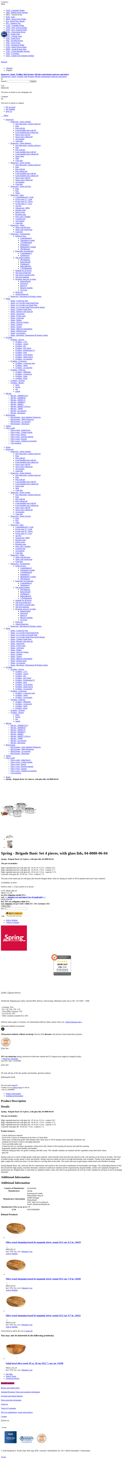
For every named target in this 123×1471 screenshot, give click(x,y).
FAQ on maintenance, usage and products (17, 1412)
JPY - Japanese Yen (13, 23)
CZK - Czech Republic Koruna (18, 51)
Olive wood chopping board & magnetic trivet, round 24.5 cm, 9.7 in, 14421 (43, 1315)
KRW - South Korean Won (16, 49)
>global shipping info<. (73, 1022)
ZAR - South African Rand (16, 47)
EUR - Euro (10, 17)
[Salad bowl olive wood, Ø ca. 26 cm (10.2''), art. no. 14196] (16, 1359)
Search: (4, 81)
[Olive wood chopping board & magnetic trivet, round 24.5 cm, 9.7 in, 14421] (16, 1311)
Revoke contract (7, 1383)
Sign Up (9, 111)
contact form (17, 1087)
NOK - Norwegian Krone (15, 32)
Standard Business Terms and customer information (20, 1392)
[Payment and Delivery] (3, 997)
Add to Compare (12, 922)
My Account (10, 107)
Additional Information (14, 1096)
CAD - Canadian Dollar (15, 25)
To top (3, 1457)
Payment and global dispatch (12, 1396)
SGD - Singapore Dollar (15, 45)
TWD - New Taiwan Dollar (16, 28)
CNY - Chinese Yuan (14, 36)
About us (4, 1404)
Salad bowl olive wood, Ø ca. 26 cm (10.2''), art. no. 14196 (34, 1363)
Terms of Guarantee (8, 1408)
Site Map (9, 1374)
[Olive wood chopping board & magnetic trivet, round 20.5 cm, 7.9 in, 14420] (16, 1274)
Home (8, 777)
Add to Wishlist (12, 920)
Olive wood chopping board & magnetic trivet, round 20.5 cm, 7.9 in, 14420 (43, 1279)
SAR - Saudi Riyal (13, 38)
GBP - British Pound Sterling (17, 13)
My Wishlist (10, 109)
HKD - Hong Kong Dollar (16, 19)
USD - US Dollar (12, 53)
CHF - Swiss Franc (13, 43)
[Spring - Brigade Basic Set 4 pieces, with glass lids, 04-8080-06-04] (10, 839)
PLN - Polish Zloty (13, 34)
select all (29, 1331)
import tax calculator (10, 1059)
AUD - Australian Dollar (15, 10)
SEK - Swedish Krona (14, 41)
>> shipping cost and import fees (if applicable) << (25, 897)
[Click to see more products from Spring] (14, 950)
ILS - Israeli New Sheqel (15, 21)
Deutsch (4, 62)
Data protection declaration (11, 1400)
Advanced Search (12, 1378)
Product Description (13, 1094)
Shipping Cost (27, 1251)
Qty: (2, 908)
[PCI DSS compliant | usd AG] (6, 1046)
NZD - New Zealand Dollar (16, 30)
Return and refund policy (10, 1388)
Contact (4, 1416)
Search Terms (11, 1376)
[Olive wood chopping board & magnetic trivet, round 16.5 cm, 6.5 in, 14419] (16, 1238)
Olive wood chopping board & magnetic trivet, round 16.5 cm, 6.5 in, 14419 (43, 1242)
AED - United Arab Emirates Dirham (20, 56)
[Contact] (3, 1081)
